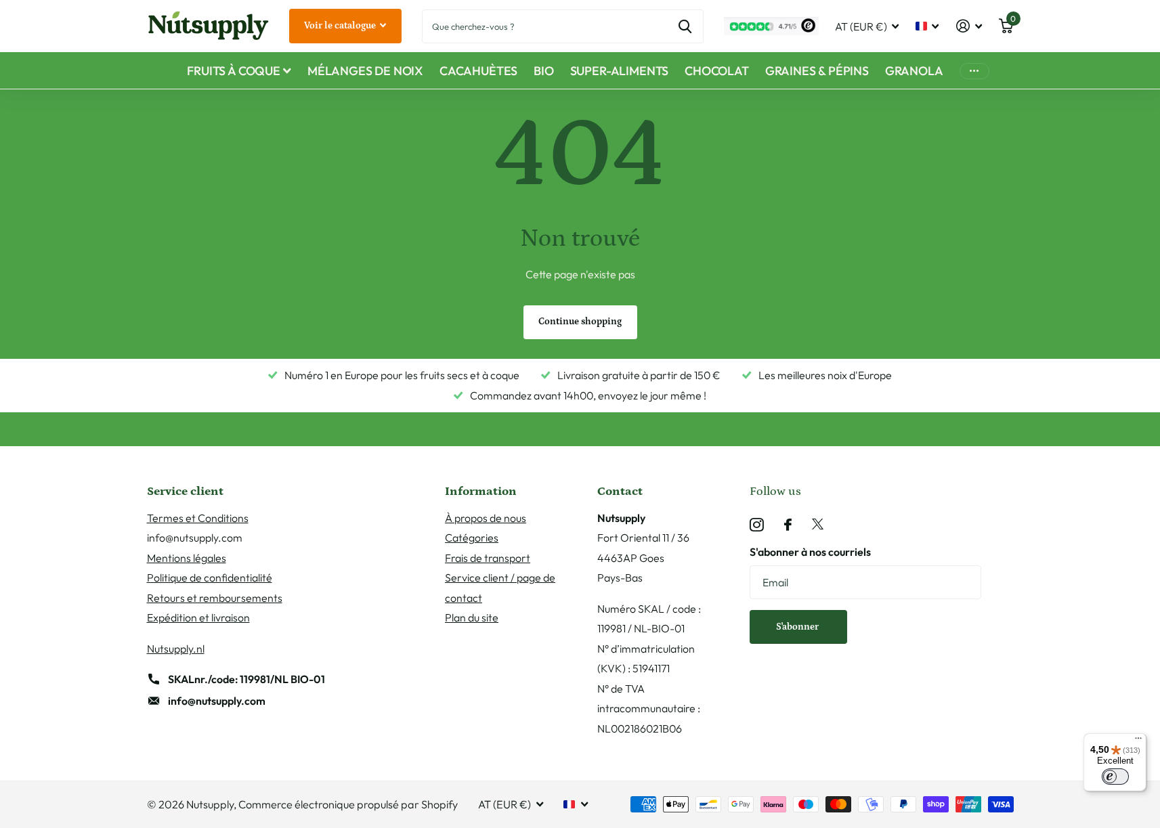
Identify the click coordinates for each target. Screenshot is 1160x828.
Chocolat (717, 71)
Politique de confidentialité (209, 577)
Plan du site (471, 617)
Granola (914, 71)
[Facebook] (788, 525)
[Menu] (1138, 741)
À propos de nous (485, 518)
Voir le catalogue (341, 25)
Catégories (471, 537)
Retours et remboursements (214, 598)
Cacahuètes (478, 71)
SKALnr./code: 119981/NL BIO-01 (246, 679)
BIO (543, 71)
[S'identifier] (968, 26)
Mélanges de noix (365, 71)
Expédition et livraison (198, 617)
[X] (817, 524)
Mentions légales (186, 558)
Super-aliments (619, 71)
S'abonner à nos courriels (810, 552)
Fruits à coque (233, 71)
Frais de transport (487, 558)
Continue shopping (580, 321)
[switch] (1115, 776)
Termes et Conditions (198, 518)
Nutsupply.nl (176, 648)
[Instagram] (757, 525)
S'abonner (798, 627)
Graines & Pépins (817, 71)
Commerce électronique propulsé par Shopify (348, 804)
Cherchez (685, 26)
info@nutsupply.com (216, 700)
